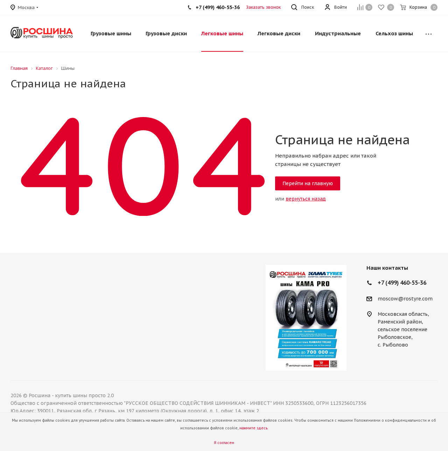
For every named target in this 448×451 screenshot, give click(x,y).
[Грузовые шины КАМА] (306, 317)
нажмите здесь (253, 428)
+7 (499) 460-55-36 (218, 7)
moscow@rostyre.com (405, 299)
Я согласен (224, 443)
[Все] (428, 33)
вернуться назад (306, 199)
